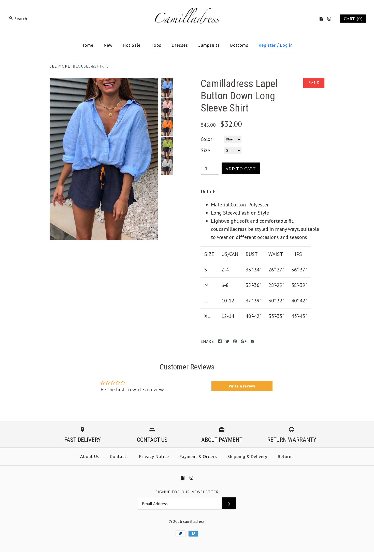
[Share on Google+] (244, 341)
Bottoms (239, 45)
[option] (167, 87)
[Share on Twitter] (227, 341)
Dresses (180, 45)
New (108, 45)
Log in (286, 45)
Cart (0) (353, 18)
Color (206, 139)
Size (205, 150)
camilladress (194, 521)
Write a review (242, 385)
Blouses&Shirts (91, 66)
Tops (156, 45)
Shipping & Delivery (247, 456)
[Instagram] (329, 19)
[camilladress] (187, 9)
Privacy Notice (154, 456)
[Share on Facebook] (220, 341)
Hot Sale (131, 45)
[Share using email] (252, 341)
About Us (89, 456)
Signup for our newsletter (187, 491)
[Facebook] (321, 19)
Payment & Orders (198, 456)
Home (87, 45)
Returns (286, 456)
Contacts (119, 456)
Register (267, 45)
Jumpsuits (209, 45)
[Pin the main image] (235, 341)
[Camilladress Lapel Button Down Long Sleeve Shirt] (104, 81)
